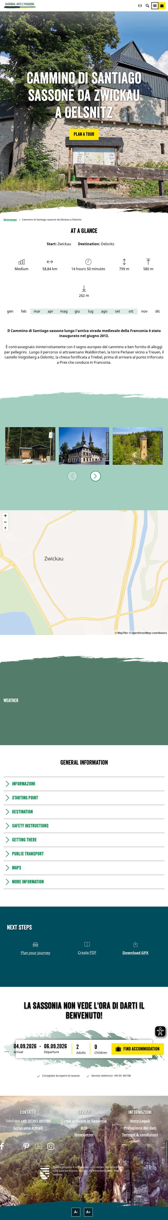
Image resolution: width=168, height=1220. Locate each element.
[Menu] (154, 5)
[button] (83, 134)
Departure (51, 1052)
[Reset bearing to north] (5, 528)
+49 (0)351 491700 (36, 1121)
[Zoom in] (5, 515)
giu (77, 311)
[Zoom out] (5, 522)
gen (10, 311)
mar (37, 311)
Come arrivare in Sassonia (84, 1121)
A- (76, 1212)
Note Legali (140, 1121)
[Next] (95, 476)
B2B (84, 1128)
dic (157, 311)
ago (104, 311)
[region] (84, 572)
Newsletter (84, 1134)
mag (64, 311)
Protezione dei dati (140, 1128)
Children (100, 1052)
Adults (81, 1052)
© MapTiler (121, 633)
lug (90, 311)
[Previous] (72, 476)
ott (131, 311)
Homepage (10, 219)
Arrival (18, 1052)
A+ (88, 1212)
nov (144, 311)
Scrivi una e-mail (28, 1128)
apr (50, 311)
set (117, 311)
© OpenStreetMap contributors (148, 633)
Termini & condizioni (140, 1134)
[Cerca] (147, 5)
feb (23, 311)
